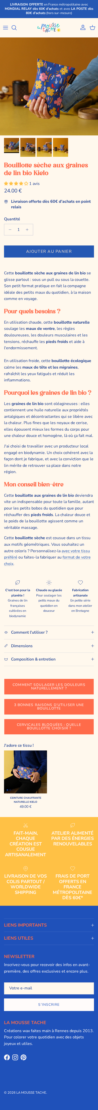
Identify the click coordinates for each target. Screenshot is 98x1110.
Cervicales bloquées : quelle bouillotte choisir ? (49, 726)
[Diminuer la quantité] (8, 229)
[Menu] (5, 27)
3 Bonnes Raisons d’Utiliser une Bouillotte (49, 706)
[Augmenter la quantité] (28, 229)
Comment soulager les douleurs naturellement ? (49, 686)
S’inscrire (49, 1004)
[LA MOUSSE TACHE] (49, 28)
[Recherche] (16, 27)
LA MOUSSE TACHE (31, 1092)
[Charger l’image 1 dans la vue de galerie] (49, 86)
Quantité (12, 219)
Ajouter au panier (49, 251)
